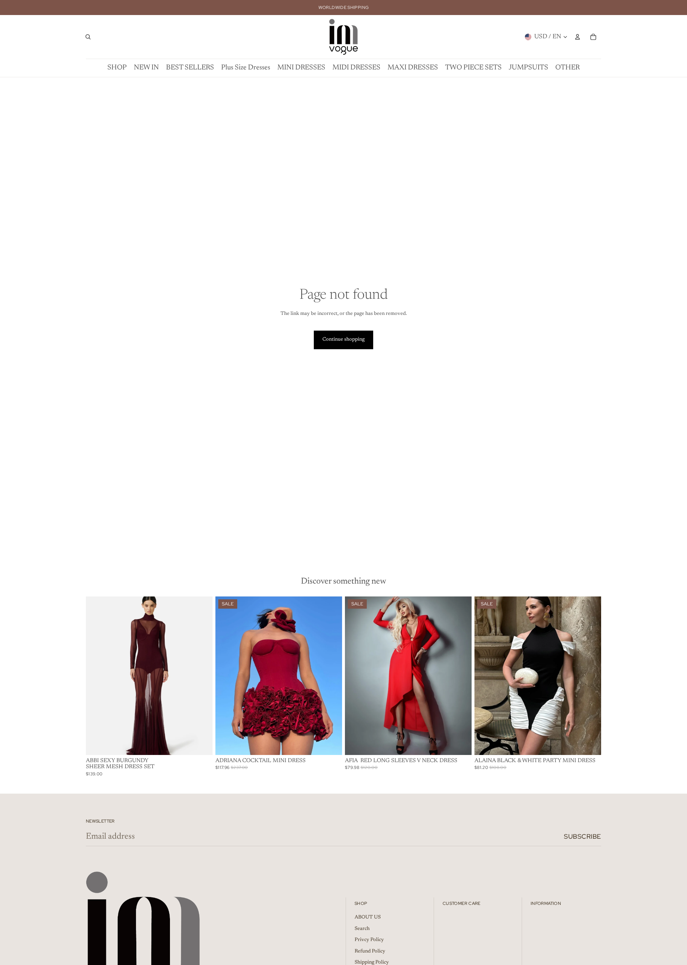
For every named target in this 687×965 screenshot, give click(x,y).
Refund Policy (370, 951)
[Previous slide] (96, 675)
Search (362, 928)
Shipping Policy (372, 962)
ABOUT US (368, 917)
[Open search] (88, 37)
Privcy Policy (369, 939)
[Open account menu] (577, 37)
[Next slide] (202, 675)
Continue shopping (343, 339)
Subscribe (582, 836)
